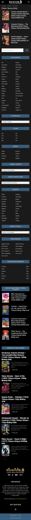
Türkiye (17, 220)
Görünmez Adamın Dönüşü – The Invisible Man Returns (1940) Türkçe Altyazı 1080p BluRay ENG (14, 356)
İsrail (16, 211)
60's (3, 138)
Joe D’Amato (18, 248)
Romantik (17, 91)
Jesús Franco (5, 248)
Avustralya (18, 196)
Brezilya (4, 201)
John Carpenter (5, 251)
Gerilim (3, 79)
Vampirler (4, 107)
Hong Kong (18, 206)
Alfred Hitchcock (19, 244)
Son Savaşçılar (19, 95)
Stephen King (18, 251)
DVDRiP (17, 153)
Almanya (17, 194)
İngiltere (4, 208)
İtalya (16, 213)
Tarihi (3, 103)
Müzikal (17, 88)
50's (16, 135)
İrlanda (17, 208)
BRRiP (3, 153)
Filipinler (4, 204)
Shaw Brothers (19, 93)
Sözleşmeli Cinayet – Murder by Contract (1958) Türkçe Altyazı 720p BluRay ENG (15, 420)
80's (3, 140)
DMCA (19, 515)
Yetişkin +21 (18, 110)
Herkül (17, 81)
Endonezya (18, 201)
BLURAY (17, 151)
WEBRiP (17, 158)
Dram (16, 74)
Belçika (17, 199)
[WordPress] (15, 509)
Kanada (17, 216)
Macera (17, 86)
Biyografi (4, 69)
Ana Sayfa (4, 6)
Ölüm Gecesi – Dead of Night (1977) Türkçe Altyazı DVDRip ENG (14, 441)
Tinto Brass (18, 253)
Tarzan (17, 103)
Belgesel (4, 67)
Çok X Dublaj (5, 72)
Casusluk (17, 69)
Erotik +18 (4, 76)
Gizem (17, 79)
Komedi (17, 84)
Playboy (4, 91)
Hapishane (4, 81)
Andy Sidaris (5, 246)
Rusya (17, 218)
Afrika (3, 194)
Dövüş (3, 74)
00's (3, 133)
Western (17, 107)
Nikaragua (4, 218)
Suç (16, 98)
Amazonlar (4, 65)
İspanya (4, 211)
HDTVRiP (4, 156)
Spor (3, 98)
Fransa (17, 204)
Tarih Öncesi (18, 100)
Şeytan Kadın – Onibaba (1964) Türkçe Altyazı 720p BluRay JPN (15, 399)
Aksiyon (17, 62)
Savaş (3, 93)
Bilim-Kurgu (18, 67)
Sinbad (3, 95)
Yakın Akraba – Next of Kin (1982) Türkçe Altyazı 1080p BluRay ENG (14, 378)
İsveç (3, 213)
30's (16, 133)
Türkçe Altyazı (5, 105)
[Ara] (26, 50)
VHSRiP (3, 158)
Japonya (4, 216)
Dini (16, 72)
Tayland (4, 220)
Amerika (4, 196)
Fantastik (17, 76)
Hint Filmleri (5, 84)
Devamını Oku (15, 369)
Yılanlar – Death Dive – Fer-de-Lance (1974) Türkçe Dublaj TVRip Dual (20, 308)
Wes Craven (5, 256)
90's (16, 140)
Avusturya (4, 199)
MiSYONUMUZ (13, 515)
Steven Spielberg (6, 253)
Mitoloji (3, 88)
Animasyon (18, 65)
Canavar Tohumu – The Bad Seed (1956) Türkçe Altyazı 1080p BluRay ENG (20, 26)
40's (3, 135)
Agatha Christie (5, 244)
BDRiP (3, 151)
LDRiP (17, 156)
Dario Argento (19, 246)
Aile (2, 62)
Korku (3, 86)
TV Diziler (17, 105)
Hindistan (4, 206)
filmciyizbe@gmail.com (21, 498)
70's (16, 138)
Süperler (4, 100)
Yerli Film (4, 110)
